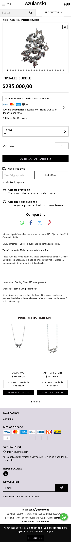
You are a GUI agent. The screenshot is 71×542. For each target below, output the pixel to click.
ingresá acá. (60, 518)
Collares (14, 19)
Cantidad (8, 145)
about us (8, 418)
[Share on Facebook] (31, 222)
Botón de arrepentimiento (35, 521)
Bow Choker (18, 373)
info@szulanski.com (17, 451)
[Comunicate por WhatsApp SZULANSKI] (64, 517)
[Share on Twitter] (40, 222)
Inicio (5, 19)
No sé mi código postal (13, 182)
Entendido (35, 538)
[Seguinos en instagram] (5, 473)
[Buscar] (30, 12)
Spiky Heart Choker (52, 373)
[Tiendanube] (35, 510)
